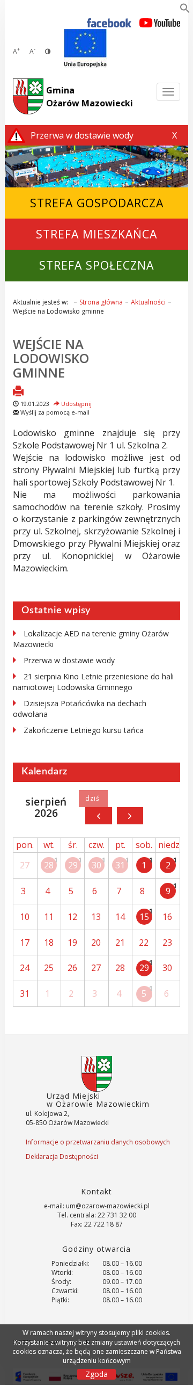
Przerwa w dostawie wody (69, 660)
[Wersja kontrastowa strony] (47, 51)
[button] (185, 10)
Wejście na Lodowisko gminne (51, 358)
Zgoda (96, 1374)
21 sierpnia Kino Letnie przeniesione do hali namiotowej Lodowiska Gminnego (93, 681)
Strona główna (101, 302)
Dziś (93, 798)
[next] (130, 815)
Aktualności (148, 302)
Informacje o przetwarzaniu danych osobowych (98, 1142)
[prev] (98, 815)
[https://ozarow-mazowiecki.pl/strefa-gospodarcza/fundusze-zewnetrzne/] (85, 48)
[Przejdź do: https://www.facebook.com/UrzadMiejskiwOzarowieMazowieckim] (109, 22)
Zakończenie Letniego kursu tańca (84, 730)
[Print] (18, 392)
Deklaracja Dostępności (62, 1156)
